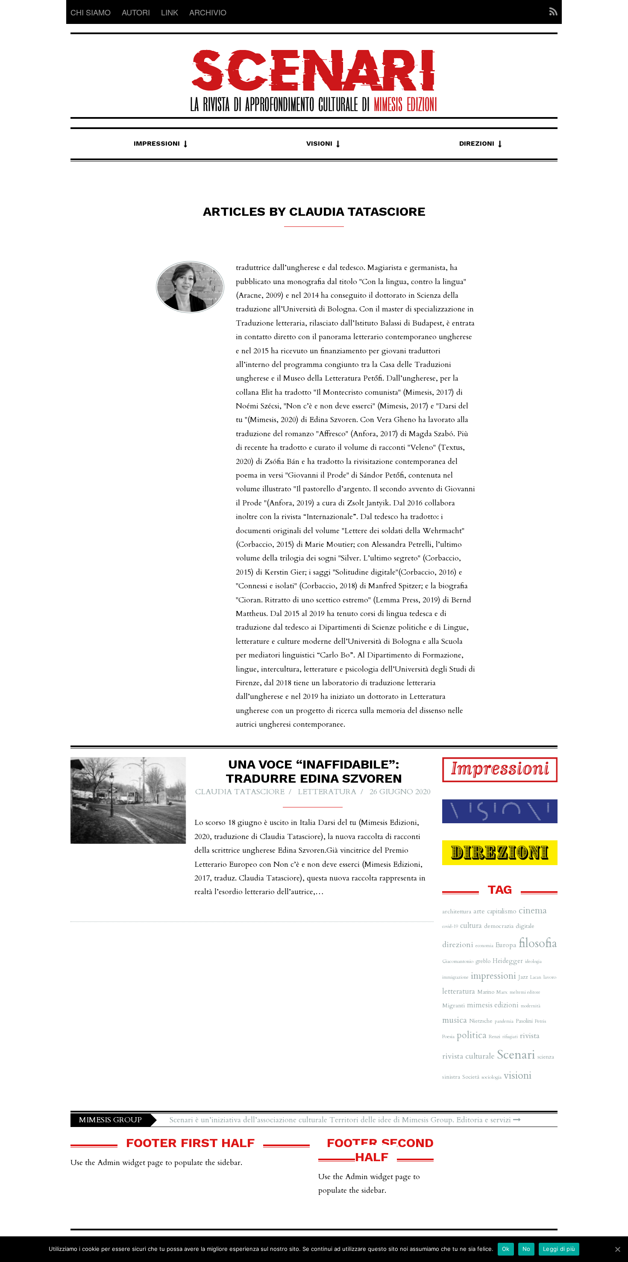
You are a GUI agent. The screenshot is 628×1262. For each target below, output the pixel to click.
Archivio (207, 12)
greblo (482, 961)
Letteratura (327, 792)
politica (472, 1035)
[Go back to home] (314, 72)
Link (169, 12)
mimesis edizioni (493, 1005)
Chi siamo (90, 12)
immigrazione (455, 977)
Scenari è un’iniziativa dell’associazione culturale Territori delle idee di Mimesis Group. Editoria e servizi (341, 1120)
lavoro (549, 977)
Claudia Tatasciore (240, 792)
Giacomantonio (457, 961)
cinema (533, 910)
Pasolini (524, 1021)
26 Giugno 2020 (400, 792)
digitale (525, 926)
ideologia (533, 961)
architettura (456, 911)
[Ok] (617, 1249)
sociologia (491, 1077)
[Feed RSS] (551, 12)
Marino (485, 992)
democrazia (499, 926)
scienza (545, 1057)
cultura (471, 925)
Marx (502, 992)
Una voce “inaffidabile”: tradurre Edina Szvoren (314, 771)
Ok (506, 1248)
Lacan (535, 977)
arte (479, 911)
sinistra (451, 1077)
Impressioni (157, 143)
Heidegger (508, 961)
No (526, 1248)
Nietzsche (481, 1021)
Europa (506, 945)
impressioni (493, 975)
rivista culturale (468, 1056)
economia (484, 945)
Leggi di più (559, 1248)
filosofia (538, 943)
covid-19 (450, 926)
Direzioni (476, 143)
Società (470, 1077)
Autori (136, 12)
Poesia (448, 1036)
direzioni (457, 944)
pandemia (504, 1021)
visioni (517, 1075)
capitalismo (501, 911)
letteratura (458, 991)
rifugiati (510, 1036)
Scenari (516, 1054)
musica (454, 1020)
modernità (530, 1006)
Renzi (494, 1036)
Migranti (453, 1005)
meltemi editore (525, 992)
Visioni (319, 143)
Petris (540, 1021)
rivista (530, 1035)
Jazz (523, 977)
